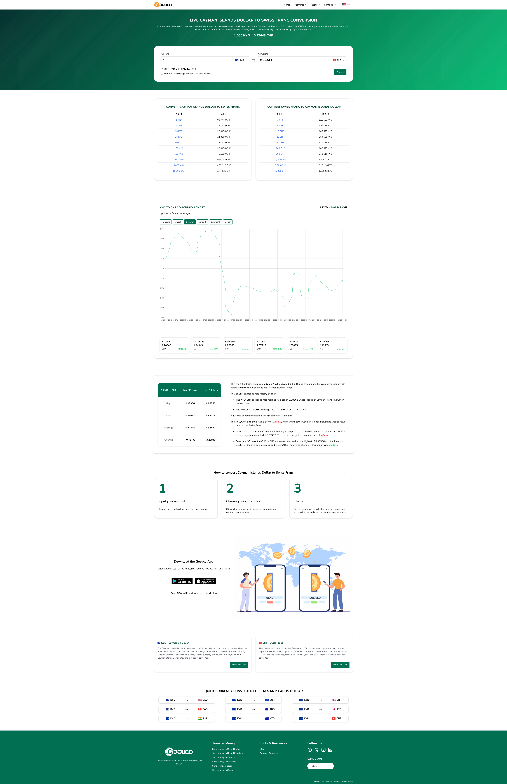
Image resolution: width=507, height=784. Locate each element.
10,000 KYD (179, 171)
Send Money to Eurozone (224, 761)
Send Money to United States (226, 749)
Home (287, 4)
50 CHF (280, 142)
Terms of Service (332, 781)
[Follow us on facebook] (309, 749)
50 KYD (178, 142)
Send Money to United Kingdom (227, 753)
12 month (215, 221)
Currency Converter (269, 753)
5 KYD (179, 125)
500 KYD (178, 153)
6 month (202, 221)
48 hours (165, 221)
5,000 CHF (280, 165)
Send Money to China (222, 770)
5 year (228, 221)
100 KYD (178, 148)
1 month (190, 221)
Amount (165, 53)
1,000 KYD (178, 159)
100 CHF (280, 148)
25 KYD (178, 136)
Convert (340, 72)
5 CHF (280, 125)
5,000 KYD (178, 165)
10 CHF (280, 131)
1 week (177, 221)
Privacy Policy (347, 781)
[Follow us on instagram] (323, 749)
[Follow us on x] (316, 749)
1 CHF (280, 119)
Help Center (319, 781)
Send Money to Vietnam (223, 757)
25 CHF (280, 136)
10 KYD (178, 131)
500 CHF (280, 153)
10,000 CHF (280, 171)
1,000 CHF (280, 159)
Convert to (263, 53)
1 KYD (179, 119)
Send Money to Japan (222, 765)
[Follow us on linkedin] (330, 749)
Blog (262, 749)
